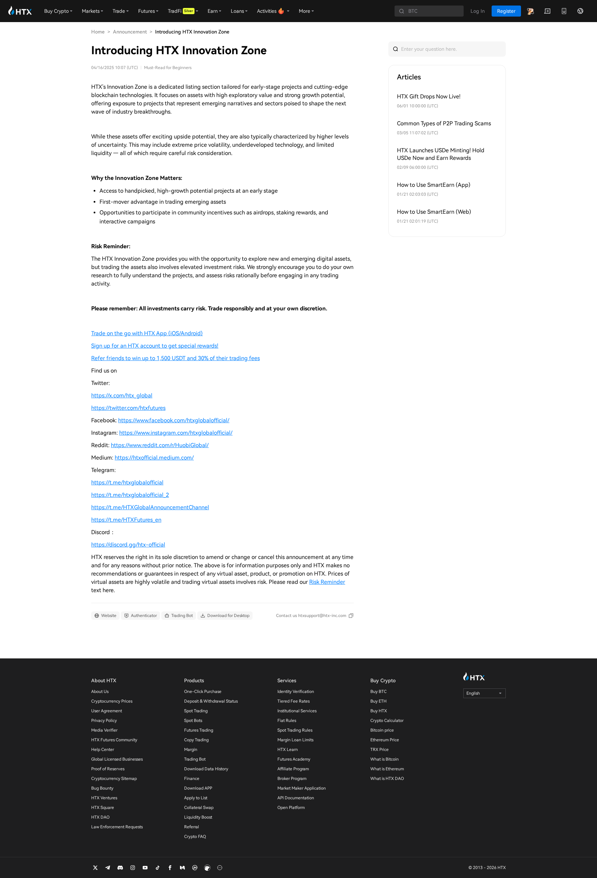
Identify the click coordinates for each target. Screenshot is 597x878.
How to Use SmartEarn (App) (434, 185)
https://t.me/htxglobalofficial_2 (130, 495)
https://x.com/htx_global (121, 395)
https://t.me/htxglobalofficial (127, 482)
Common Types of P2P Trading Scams (444, 123)
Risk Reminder (327, 582)
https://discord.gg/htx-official (128, 544)
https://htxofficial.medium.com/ (154, 457)
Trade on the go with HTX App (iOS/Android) (147, 333)
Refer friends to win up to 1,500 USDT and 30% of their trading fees (175, 358)
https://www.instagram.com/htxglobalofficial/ (176, 433)
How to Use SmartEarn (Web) (434, 212)
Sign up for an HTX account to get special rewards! (154, 345)
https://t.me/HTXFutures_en (126, 520)
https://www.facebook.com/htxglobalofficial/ (173, 420)
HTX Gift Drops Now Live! (429, 96)
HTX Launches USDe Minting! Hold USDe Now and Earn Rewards (440, 154)
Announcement (130, 32)
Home (98, 32)
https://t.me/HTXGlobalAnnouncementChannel (150, 507)
